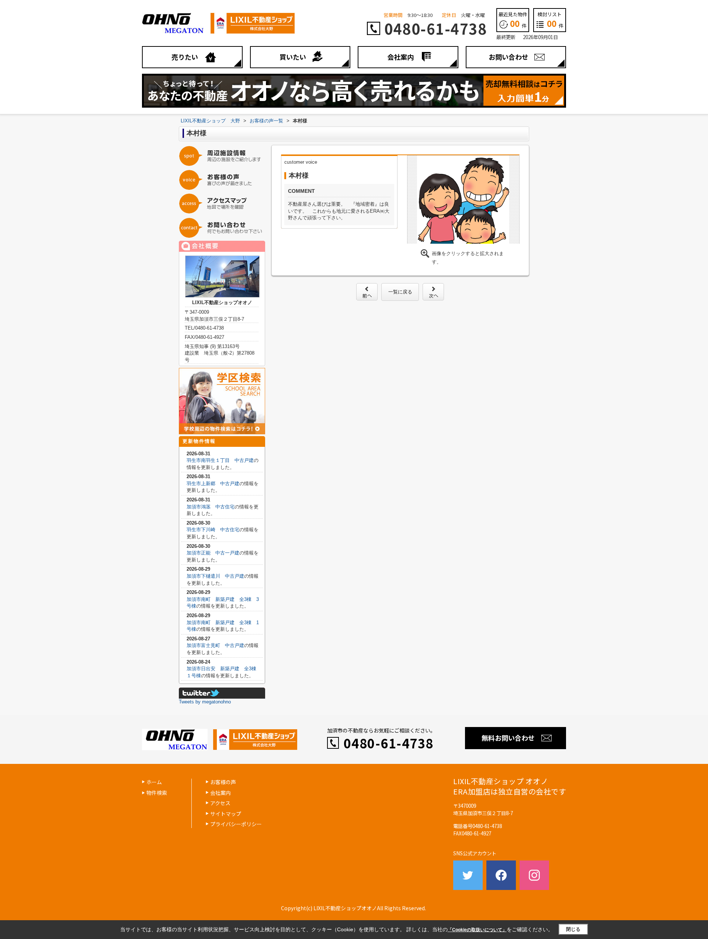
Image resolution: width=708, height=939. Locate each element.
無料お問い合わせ (508, 737)
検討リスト (550, 20)
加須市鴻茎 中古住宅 (211, 507)
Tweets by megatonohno (205, 702)
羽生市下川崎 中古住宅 (213, 529)
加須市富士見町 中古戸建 (215, 645)
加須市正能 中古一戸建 (213, 553)
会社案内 (400, 57)
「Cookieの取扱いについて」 (477, 929)
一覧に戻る (400, 292)
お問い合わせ (508, 57)
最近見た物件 (513, 20)
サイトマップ (225, 813)
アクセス (220, 803)
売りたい (184, 57)
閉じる (573, 929)
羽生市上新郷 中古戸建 (213, 483)
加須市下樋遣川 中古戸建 (215, 576)
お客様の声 (223, 782)
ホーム (154, 782)
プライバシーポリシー (236, 824)
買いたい (293, 57)
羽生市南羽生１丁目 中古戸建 (220, 460)
